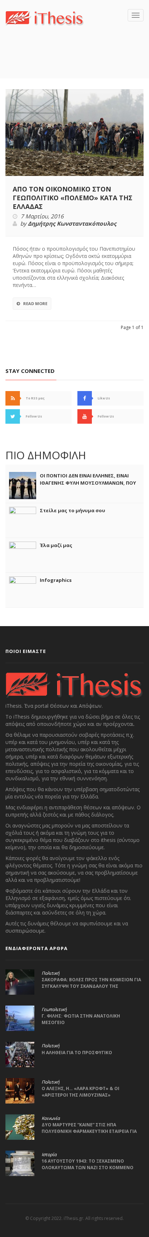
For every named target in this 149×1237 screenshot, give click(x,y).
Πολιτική (50, 973)
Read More (35, 303)
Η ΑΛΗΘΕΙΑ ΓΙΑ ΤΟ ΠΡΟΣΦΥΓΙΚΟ (77, 1052)
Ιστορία (49, 1155)
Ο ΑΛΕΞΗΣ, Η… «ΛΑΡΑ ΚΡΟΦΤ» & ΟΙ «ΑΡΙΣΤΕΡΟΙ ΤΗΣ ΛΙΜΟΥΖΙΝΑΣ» (80, 1091)
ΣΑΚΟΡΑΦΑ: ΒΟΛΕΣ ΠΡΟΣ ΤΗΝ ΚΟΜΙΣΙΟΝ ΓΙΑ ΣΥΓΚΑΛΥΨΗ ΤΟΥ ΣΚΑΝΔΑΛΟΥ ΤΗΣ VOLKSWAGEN (91, 986)
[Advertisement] (77, 63)
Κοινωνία (51, 1118)
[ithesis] (44, 17)
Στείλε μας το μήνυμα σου (72, 510)
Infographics (56, 580)
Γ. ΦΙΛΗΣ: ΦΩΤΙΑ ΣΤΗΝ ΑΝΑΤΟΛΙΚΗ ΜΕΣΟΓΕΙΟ (81, 1019)
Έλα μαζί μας (56, 545)
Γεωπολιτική (54, 1009)
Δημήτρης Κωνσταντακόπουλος (72, 223)
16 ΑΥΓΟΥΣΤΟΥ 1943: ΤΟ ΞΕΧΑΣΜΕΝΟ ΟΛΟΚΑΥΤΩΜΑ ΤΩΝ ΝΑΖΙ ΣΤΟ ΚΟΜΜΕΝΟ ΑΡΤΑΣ (87, 1167)
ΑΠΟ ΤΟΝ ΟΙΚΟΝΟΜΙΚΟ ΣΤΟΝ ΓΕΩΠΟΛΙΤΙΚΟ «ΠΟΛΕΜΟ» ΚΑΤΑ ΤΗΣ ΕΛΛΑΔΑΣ (72, 198)
